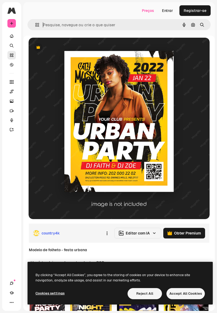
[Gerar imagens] (11, 101)
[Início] (11, 36)
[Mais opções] (107, 233)
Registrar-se (195, 10)
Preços (148, 10)
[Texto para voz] (11, 120)
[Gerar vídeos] (11, 110)
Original (62, 47)
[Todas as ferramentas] (11, 82)
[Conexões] (11, 283)
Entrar (167, 10)
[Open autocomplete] (35, 25)
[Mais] (11, 302)
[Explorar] (11, 64)
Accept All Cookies (185, 293)
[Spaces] (11, 91)
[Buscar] (11, 45)
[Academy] (11, 293)
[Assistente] (11, 129)
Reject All (144, 293)
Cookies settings (50, 293)
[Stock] (11, 55)
